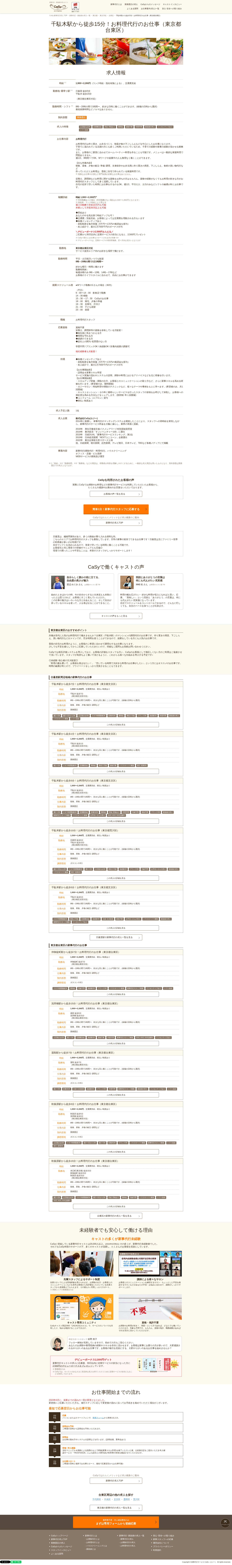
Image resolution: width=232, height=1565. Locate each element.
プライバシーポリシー (163, 1546)
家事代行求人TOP (114, 523)
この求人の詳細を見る (116, 725)
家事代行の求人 (127, 1539)
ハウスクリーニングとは (96, 1546)
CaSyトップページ (59, 1535)
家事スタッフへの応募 (163, 1539)
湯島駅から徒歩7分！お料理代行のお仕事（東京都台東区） (83, 1052)
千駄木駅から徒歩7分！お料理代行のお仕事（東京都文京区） (84, 684)
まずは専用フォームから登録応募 (116, 1522)
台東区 (111, 15)
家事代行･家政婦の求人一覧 (131, 1535)
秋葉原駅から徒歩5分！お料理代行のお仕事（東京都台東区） (84, 1104)
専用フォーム (98, 1418)
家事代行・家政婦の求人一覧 (79, 15)
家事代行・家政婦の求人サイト (58, 2)
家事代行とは (116, 4)
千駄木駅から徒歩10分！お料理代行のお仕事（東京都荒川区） (85, 830)
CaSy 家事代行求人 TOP (58, 15)
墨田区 (127, 1499)
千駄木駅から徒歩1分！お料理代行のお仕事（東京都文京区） (84, 734)
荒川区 (136, 1499)
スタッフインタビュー (61, 1550)
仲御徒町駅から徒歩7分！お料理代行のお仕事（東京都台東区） (85, 952)
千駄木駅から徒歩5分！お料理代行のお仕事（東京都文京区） (84, 780)
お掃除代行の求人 (127, 1542)
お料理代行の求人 (127, 1546)
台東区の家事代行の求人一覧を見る (114, 1216)
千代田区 (96, 1499)
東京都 (95, 15)
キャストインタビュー (172, 4)
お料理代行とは (92, 1542)
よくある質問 (132, 9)
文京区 (117, 1499)
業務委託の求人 (131, 4)
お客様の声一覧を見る (114, 494)
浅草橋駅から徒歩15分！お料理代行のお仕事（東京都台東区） (85, 1003)
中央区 (107, 1499)
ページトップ (225, 1524)
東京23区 (103, 15)
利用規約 (157, 1550)
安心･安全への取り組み (172, 9)
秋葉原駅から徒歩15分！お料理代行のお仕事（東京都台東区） (85, 1161)
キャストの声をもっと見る (114, 616)
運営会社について (161, 1543)
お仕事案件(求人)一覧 (150, 9)
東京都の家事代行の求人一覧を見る (114, 1508)
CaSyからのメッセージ (150, 4)
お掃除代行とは (92, 1539)
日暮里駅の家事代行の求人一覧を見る (114, 937)
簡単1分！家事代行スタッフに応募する (116, 509)
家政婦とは (91, 1549)
